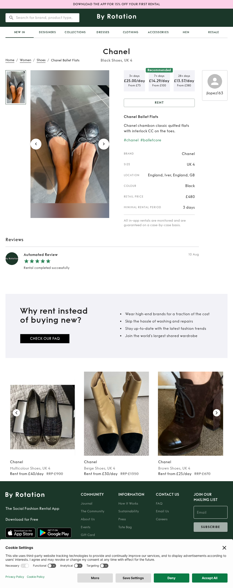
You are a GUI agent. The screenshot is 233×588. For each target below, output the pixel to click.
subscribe (210, 527)
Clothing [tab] (131, 32)
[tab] (19, 32)
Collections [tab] (75, 32)
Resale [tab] (213, 32)
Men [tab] (186, 32)
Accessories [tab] (158, 32)
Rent (159, 103)
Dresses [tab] (102, 32)
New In (19, 32)
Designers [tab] (47, 32)
